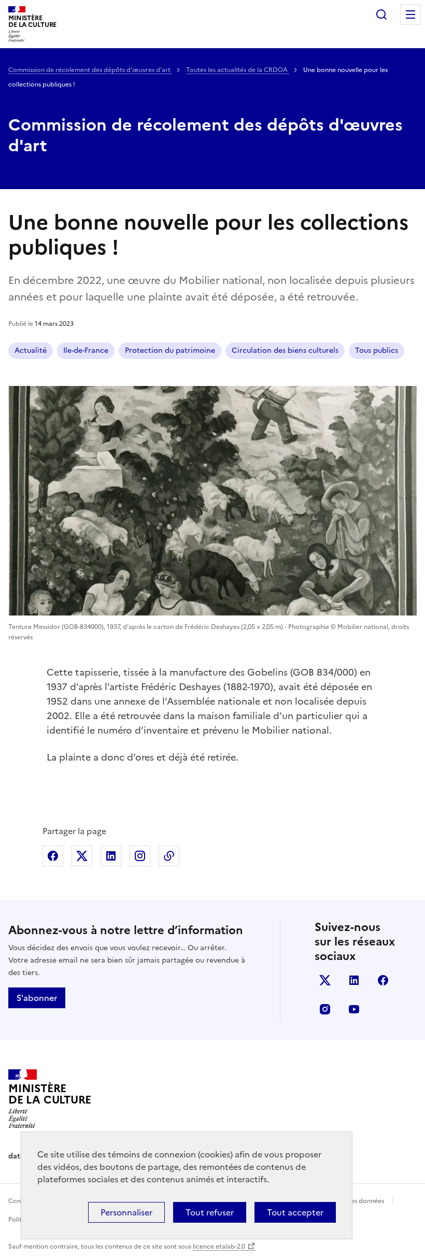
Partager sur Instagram (140, 856)
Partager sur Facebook (52, 856)
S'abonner (37, 998)
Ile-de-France (85, 350)
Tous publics (376, 350)
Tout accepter (295, 1212)
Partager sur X (82, 856)
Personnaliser (126, 1212)
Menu (410, 14)
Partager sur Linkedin (111, 856)
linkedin (354, 980)
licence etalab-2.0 (219, 1246)
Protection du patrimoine (170, 350)
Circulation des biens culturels (285, 350)
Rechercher (381, 14)
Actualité (31, 350)
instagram (325, 1009)
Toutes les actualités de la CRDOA (237, 70)
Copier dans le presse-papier (169, 856)
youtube (354, 1009)
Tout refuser (210, 1212)
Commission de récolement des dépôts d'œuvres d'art (90, 70)
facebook (383, 980)
